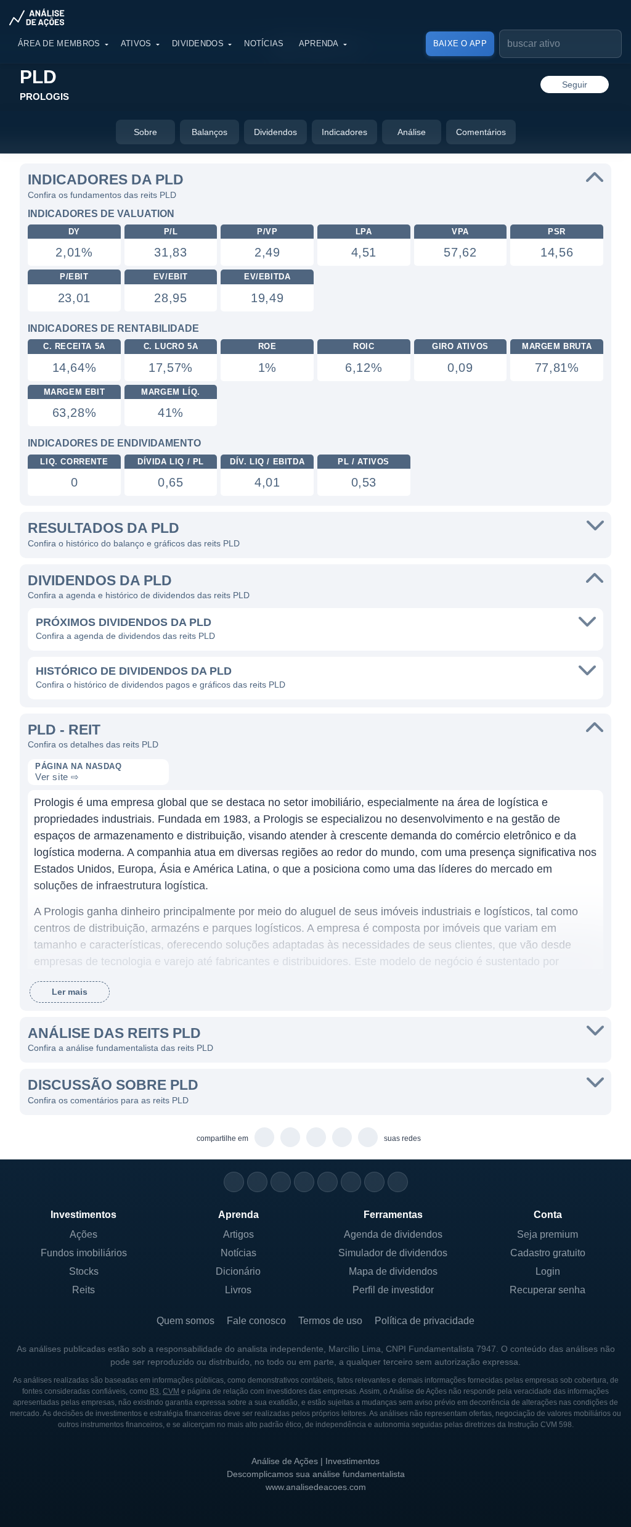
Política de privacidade (424, 1320)
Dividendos (198, 43)
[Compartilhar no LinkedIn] (368, 1138)
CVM (171, 1391)
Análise (411, 132)
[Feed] (374, 1182)
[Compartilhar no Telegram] (290, 1138)
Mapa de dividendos (393, 1271)
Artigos (238, 1234)
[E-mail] (398, 1182)
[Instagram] (234, 1182)
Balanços (209, 132)
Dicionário (238, 1271)
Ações (83, 1234)
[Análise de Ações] (40, 17)
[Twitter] (281, 1182)
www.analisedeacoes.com (316, 1487)
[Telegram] (304, 1182)
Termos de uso (330, 1320)
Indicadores (344, 132)
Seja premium (547, 1234)
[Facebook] (257, 1182)
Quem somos (185, 1320)
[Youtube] (327, 1182)
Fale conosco (256, 1320)
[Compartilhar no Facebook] (316, 1138)
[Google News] (351, 1182)
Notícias (263, 43)
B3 (154, 1391)
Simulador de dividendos (392, 1253)
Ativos (136, 43)
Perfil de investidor (393, 1290)
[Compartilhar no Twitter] (342, 1138)
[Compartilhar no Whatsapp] (265, 1138)
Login (547, 1271)
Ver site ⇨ (57, 777)
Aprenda (319, 43)
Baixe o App (460, 43)
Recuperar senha (547, 1290)
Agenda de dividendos (393, 1234)
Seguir (574, 84)
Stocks (84, 1271)
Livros (238, 1290)
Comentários (481, 132)
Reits (83, 1290)
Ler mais (70, 992)
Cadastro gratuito (547, 1253)
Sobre (145, 132)
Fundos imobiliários (84, 1253)
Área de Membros (59, 43)
